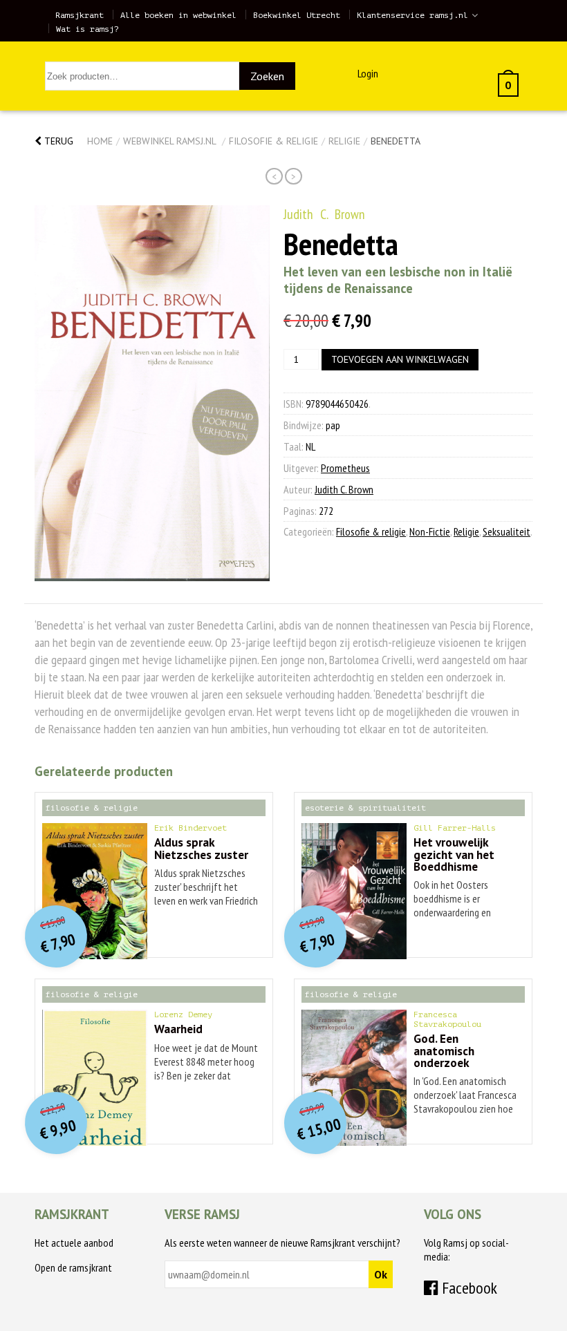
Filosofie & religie (273, 141)
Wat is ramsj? (87, 29)
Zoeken (267, 76)
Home (100, 141)
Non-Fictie (429, 531)
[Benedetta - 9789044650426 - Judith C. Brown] (152, 393)
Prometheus (345, 468)
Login (367, 73)
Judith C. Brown (324, 214)
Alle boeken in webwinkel (178, 15)
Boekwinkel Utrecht (296, 15)
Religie (344, 141)
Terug (57, 141)
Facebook (467, 1288)
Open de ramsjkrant (73, 1267)
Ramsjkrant (79, 15)
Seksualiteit (506, 531)
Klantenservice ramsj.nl (412, 15)
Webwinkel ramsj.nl (169, 141)
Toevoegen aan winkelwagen (400, 359)
